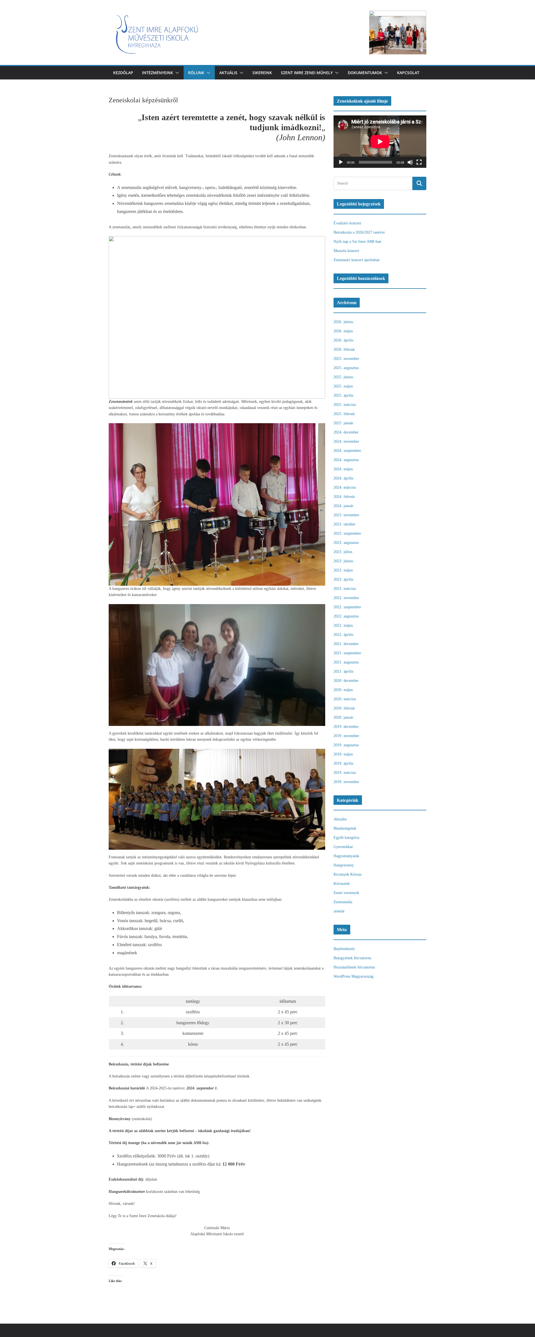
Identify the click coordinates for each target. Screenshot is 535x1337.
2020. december (346, 681)
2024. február (344, 497)
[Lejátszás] (341, 162)
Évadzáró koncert (347, 223)
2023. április (343, 579)
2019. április (343, 763)
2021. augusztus (346, 662)
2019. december (346, 727)
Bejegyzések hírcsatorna (352, 958)
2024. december (346, 432)
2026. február (344, 349)
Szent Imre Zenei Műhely (307, 72)
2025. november (346, 359)
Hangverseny (344, 865)
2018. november (346, 782)
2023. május (343, 570)
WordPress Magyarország (353, 976)
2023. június (343, 561)
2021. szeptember (347, 653)
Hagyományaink (346, 856)
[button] (176, 73)
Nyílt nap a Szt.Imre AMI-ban (357, 241)
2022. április (343, 635)
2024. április (343, 478)
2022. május (343, 625)
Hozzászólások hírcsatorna (354, 967)
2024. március (345, 487)
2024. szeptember (347, 451)
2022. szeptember (347, 607)
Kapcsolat (408, 72)
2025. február (344, 414)
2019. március (345, 773)
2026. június (343, 322)
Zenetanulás (343, 902)
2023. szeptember (347, 533)
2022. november (346, 598)
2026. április (343, 340)
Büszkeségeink (345, 828)
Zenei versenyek (346, 893)
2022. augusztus (346, 616)
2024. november (346, 441)
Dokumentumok (365, 72)
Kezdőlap (123, 72)
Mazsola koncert (346, 251)
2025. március (345, 405)
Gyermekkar (343, 847)
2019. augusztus (346, 745)
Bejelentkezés (344, 949)
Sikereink (262, 72)
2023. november (346, 515)
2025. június (343, 377)
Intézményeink (157, 72)
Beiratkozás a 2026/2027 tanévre (359, 232)
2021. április (343, 671)
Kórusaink (342, 883)
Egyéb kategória (346, 837)
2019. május (343, 754)
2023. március (345, 589)
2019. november (346, 736)
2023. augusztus (346, 543)
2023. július (343, 552)
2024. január (343, 506)
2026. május (343, 331)
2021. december (346, 644)
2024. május (343, 469)
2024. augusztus (346, 460)
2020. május (343, 690)
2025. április (343, 395)
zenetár (339, 911)
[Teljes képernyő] (419, 162)
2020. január (343, 717)
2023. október (345, 524)
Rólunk (196, 72)
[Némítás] (410, 162)
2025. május (343, 386)
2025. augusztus (346, 368)
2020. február (344, 708)
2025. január (343, 423)
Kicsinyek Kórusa (347, 874)
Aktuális (228, 72)
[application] (380, 141)
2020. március (345, 699)
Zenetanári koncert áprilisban (357, 260)
